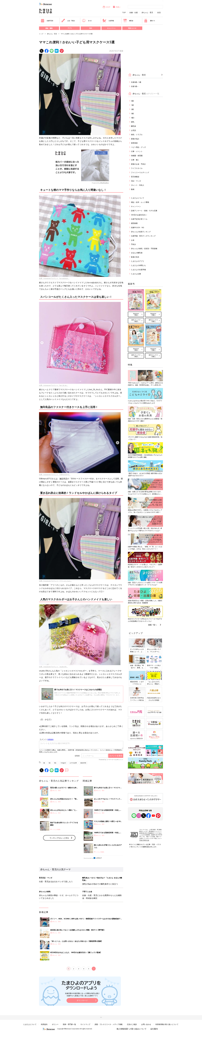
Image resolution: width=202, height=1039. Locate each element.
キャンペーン (111, 28)
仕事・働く (135, 160)
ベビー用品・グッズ (138, 147)
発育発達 (134, 143)
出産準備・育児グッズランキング (143, 236)
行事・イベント (136, 151)
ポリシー (55, 1024)
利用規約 (44, 1024)
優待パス (152, 21)
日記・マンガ (136, 181)
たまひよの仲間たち (138, 265)
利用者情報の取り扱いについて (166, 1024)
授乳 (132, 122)
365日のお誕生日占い (139, 215)
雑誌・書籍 (48, 28)
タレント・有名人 (137, 185)
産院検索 (134, 223)
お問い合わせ (146, 1024)
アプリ (70, 28)
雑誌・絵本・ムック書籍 (140, 202)
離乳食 (131, 21)
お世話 (133, 130)
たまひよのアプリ (137, 261)
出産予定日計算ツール (139, 219)
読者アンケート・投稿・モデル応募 (144, 210)
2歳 (44, 763)
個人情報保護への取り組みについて (131, 1029)
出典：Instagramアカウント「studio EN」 (53, 667)
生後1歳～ (135, 86)
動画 (132, 189)
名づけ (90, 21)
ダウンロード (82, 1000)
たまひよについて (137, 198)
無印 (61, 478)
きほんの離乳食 (136, 253)
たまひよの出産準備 (138, 269)
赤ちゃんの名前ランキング (141, 232)
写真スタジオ (132, 28)
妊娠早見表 (50, 21)
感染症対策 (83, 763)
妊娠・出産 (134, 12)
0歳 (132, 101)
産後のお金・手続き (138, 164)
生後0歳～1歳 (136, 82)
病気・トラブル (136, 134)
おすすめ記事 (73, 763)
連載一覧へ (152, 625)
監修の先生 (135, 257)
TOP (124, 12)
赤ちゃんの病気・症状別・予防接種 (144, 248)
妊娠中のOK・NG (137, 227)
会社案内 (154, 1029)
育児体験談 (135, 177)
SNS (90, 28)
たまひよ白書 (136, 274)
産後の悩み (135, 139)
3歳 (49, 763)
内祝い (118, 7)
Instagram (63, 763)
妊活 (159, 12)
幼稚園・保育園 (136, 155)
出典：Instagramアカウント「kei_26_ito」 (53, 385)
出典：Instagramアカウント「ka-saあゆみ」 (54, 278)
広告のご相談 (132, 1024)
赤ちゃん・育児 (147, 12)
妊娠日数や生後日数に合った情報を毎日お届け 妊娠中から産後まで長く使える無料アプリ (82, 994)
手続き (133, 244)
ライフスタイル (136, 168)
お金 (132, 240)
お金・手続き (71, 21)
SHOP (108, 7)
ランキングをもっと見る (59, 838)
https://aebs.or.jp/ (144, 840)
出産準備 (111, 21)
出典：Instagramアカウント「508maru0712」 (54, 474)
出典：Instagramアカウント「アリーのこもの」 (55, 581)
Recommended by (88, 858)
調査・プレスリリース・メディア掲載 (109, 1024)
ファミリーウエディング (140, 172)
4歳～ (55, 763)
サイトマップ (85, 1024)
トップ (41, 34)
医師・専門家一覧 (69, 1024)
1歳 (132, 105)
